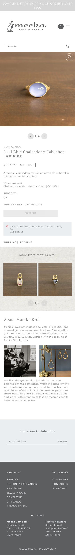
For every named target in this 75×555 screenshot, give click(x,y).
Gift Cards (14, 501)
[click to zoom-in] (69, 57)
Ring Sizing (14, 488)
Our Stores (60, 479)
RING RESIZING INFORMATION (23, 204)
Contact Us (14, 497)
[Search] (68, 46)
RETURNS (26, 242)
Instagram (59, 488)
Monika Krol (12, 147)
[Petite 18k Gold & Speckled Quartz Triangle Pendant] (55, 279)
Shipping (13, 479)
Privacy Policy (17, 506)
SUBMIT (62, 441)
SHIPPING (9, 242)
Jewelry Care (16, 493)
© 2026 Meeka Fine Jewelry (37, 548)
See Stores (16, 231)
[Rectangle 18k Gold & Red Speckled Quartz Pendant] (20, 279)
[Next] (44, 136)
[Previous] (31, 136)
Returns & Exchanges (22, 484)
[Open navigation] (68, 26)
